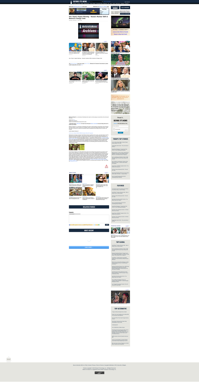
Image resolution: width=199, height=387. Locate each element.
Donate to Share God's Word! (120, 34)
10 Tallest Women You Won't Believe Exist (125, 236)
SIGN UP (115, 123)
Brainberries (71, 83)
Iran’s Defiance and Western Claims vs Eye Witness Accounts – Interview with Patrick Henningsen (120, 162)
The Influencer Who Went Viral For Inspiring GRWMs (120, 66)
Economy (78, 3)
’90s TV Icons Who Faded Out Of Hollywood (88, 81)
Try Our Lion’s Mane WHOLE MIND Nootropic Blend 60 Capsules (81, 133)
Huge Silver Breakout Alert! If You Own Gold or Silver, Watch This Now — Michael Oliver (120, 173)
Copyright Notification (109, 365)
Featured (74, 3)
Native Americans (74, 63)
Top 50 (114, 3)
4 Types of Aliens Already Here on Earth (119, 311)
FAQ (86, 365)
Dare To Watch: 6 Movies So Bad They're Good (119, 303)
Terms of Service (100, 365)
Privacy (93, 365)
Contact (89, 365)
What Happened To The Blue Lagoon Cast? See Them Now (115, 236)
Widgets (124, 365)
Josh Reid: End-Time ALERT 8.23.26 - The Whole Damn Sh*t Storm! (120, 200)
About (74, 365)
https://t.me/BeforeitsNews (116, 110)
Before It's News (80, 1)
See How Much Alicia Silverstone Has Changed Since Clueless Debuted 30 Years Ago (102, 198)
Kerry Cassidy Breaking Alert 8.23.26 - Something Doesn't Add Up (119, 177)
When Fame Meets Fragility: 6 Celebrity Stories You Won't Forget (88, 185)
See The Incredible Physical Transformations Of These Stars (101, 81)
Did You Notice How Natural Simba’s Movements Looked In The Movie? (89, 198)
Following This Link (73, 161)
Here (82, 64)
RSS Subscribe (118, 365)
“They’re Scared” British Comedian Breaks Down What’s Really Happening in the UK (119, 340)
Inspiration (105, 3)
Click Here (79, 123)
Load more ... (89, 247)
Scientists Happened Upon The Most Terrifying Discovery (75, 198)
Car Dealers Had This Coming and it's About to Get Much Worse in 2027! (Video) (120, 189)
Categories (126, 3)
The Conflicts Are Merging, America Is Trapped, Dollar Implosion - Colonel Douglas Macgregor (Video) (120, 280)
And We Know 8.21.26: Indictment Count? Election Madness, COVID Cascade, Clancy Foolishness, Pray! (120, 272)
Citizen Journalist (94, 123)
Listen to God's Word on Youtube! (120, 31)
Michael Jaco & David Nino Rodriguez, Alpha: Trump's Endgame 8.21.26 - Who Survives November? (120, 263)
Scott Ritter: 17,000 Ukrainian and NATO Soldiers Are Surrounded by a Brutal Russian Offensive (120, 258)
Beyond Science (86, 3)
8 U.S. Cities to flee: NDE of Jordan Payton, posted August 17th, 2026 (120, 143)
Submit (120, 132)
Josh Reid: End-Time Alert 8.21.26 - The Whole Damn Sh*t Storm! (119, 277)
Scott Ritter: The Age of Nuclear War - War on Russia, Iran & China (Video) (120, 193)
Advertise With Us (80, 365)
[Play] (120, 22)
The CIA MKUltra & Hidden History (118, 327)
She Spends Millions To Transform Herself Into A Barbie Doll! (120, 91)
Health (82, 3)
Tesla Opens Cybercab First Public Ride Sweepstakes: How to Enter (119, 322)
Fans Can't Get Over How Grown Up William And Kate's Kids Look (120, 53)
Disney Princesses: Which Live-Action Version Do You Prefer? (75, 185)
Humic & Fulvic (87, 63)
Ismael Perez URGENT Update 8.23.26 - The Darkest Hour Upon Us (120, 166)
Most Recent (118, 3)
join (74, 119)
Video (111, 3)
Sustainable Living (99, 3)
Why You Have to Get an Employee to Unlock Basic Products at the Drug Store (120, 344)
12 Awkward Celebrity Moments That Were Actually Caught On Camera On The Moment (120, 79)
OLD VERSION (125, 7)
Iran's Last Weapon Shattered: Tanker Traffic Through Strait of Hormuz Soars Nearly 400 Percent (120, 158)
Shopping (122, 3)
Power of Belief (92, 3)
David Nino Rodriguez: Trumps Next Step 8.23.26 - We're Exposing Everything (119, 150)
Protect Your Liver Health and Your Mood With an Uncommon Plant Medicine (120, 315)
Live (108, 3)
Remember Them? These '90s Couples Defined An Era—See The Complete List (102, 185)
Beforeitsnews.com (77, 6)
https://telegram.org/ (125, 106)
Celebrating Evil (115, 324)
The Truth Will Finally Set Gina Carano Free (75, 81)
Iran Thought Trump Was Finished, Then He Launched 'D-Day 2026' (120, 285)
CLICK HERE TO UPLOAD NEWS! (125, 13)
